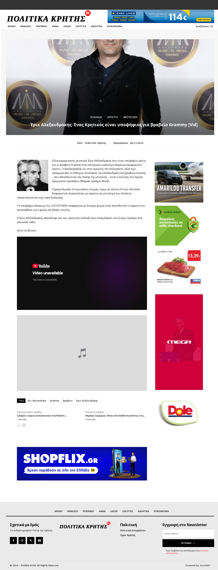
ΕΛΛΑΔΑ (96, 117)
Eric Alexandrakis (37, 400)
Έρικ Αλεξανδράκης (87, 400)
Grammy (54, 400)
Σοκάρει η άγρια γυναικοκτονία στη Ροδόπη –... (42, 415)
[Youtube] (39, 540)
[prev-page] (19, 425)
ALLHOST (205, 565)
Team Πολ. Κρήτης (95, 142)
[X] (30, 540)
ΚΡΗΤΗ (112, 117)
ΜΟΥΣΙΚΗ (130, 117)
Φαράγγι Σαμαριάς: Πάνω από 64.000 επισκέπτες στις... (115, 415)
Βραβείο (68, 400)
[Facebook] (13, 540)
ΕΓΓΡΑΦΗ (186, 543)
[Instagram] (22, 540)
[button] (205, 26)
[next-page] (24, 425)
